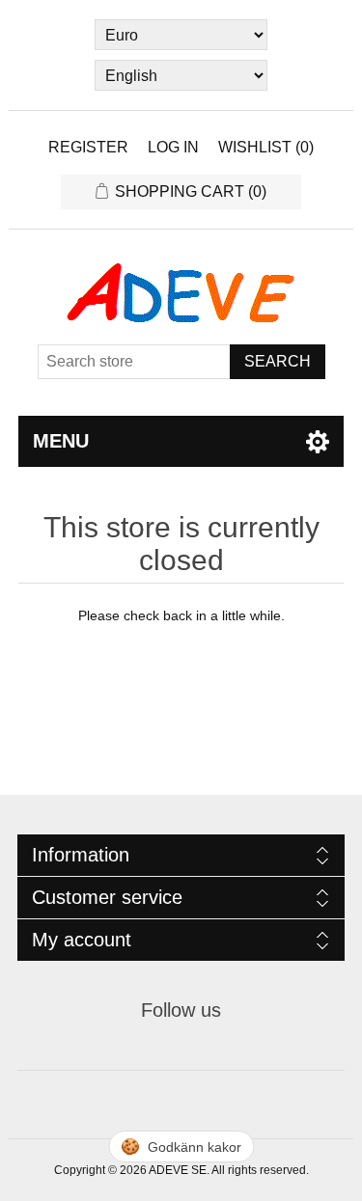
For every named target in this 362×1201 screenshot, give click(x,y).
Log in (173, 147)
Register (88, 147)
